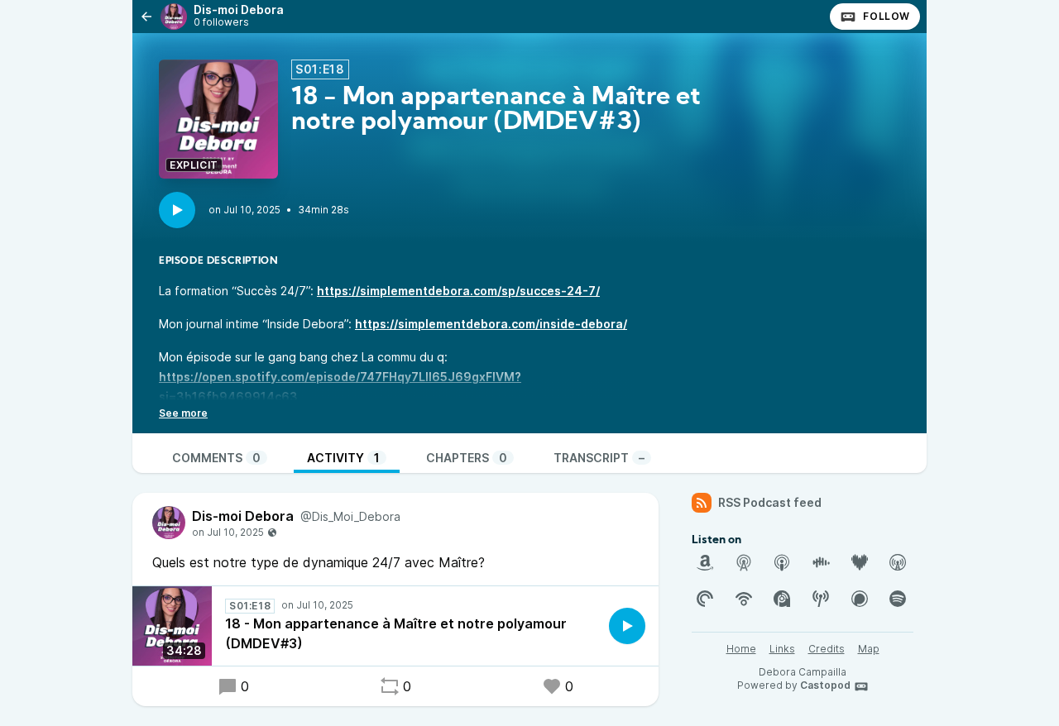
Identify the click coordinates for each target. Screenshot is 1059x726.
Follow (886, 16)
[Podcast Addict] (782, 598)
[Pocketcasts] (705, 598)
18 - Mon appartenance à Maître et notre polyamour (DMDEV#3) (396, 633)
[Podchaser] (859, 598)
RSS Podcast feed (770, 502)
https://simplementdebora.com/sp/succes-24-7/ (458, 291)
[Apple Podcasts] (782, 562)
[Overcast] (897, 562)
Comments (216, 458)
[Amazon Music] (705, 562)
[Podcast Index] (820, 598)
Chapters (466, 458)
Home (741, 648)
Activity (343, 458)
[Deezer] (859, 562)
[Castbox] (820, 562)
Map (868, 648)
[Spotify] (897, 598)
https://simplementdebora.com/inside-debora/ (491, 324)
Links (782, 648)
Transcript (599, 458)
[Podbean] (744, 598)
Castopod (825, 685)
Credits (826, 648)
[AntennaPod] (744, 562)
